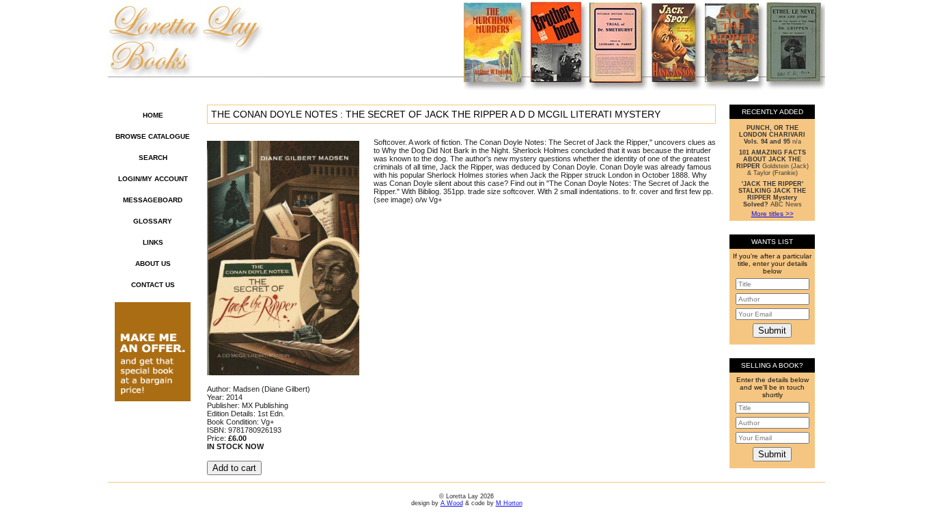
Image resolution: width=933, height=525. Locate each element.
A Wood (452, 503)
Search (153, 157)
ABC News (772, 194)
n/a (772, 134)
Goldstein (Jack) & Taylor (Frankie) (772, 162)
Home (153, 115)
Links (153, 242)
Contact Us (153, 284)
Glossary (152, 221)
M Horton (509, 503)
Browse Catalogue (152, 136)
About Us (153, 263)
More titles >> (772, 213)
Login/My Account (153, 179)
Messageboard (152, 200)
